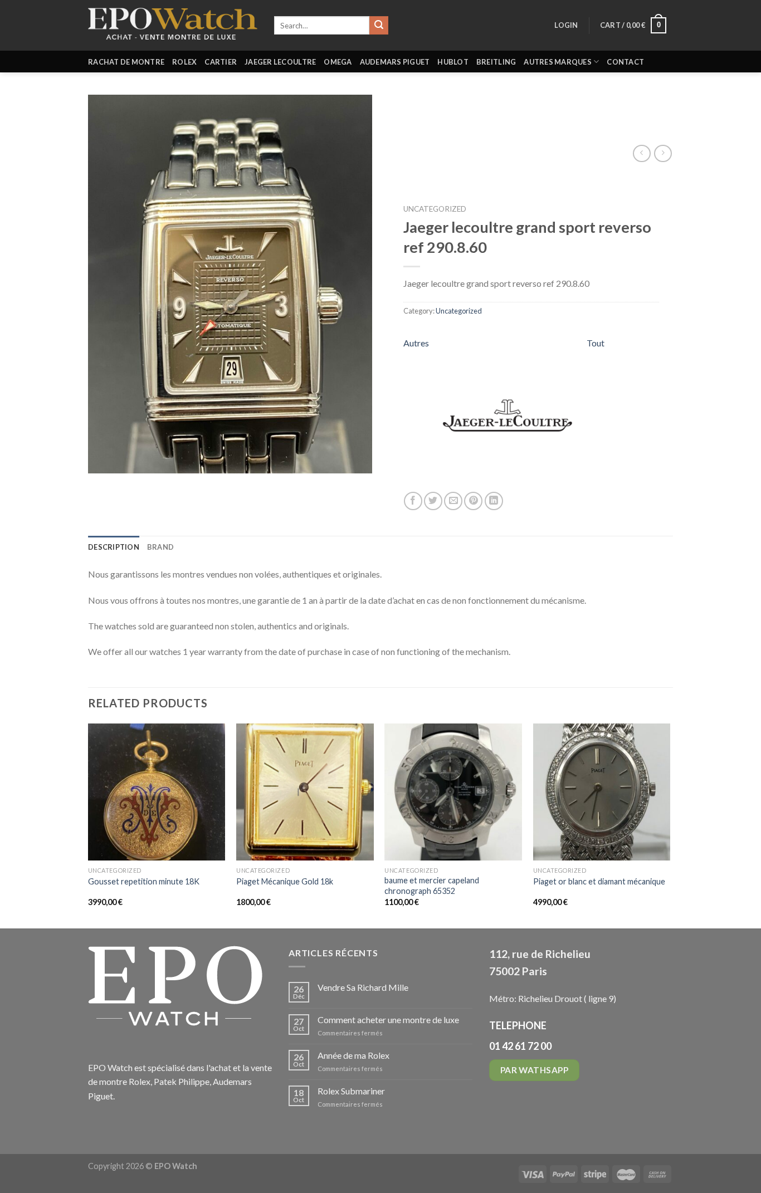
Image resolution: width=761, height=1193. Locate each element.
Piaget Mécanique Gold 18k (284, 881)
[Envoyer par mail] (453, 501)
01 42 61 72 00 (520, 1046)
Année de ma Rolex (353, 1055)
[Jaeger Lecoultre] (508, 414)
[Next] (669, 824)
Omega (338, 61)
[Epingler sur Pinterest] (473, 501)
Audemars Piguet (395, 61)
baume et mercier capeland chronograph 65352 (431, 886)
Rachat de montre (126, 61)
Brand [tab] (160, 546)
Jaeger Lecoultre (280, 61)
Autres (416, 343)
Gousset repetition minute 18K (143, 881)
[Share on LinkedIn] (494, 501)
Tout (595, 343)
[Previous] (88, 824)
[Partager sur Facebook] (413, 501)
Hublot (453, 61)
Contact (625, 61)
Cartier (220, 61)
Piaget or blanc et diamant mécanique (599, 881)
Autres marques (558, 61)
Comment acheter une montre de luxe (388, 1019)
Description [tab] (113, 546)
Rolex (184, 61)
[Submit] (378, 25)
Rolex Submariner (351, 1091)
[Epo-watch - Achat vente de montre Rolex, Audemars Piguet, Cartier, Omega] (172, 25)
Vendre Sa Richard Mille (363, 987)
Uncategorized (434, 208)
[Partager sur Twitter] (433, 501)
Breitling (496, 61)
